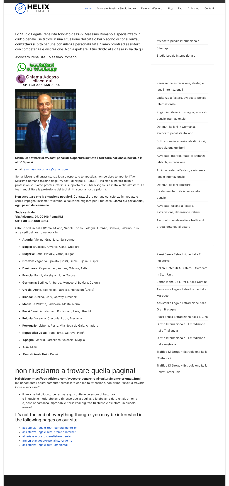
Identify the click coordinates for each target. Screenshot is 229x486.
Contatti (209, 8)
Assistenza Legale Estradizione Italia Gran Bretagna (181, 306)
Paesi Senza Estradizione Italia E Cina (182, 317)
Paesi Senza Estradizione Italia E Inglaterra (179, 257)
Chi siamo (193, 8)
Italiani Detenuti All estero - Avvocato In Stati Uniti (182, 271)
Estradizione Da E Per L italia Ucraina (182, 282)
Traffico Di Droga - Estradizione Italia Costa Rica (182, 355)
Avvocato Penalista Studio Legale (116, 8)
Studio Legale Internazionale (176, 55)
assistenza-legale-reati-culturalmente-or (49, 427)
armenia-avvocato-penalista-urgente (47, 440)
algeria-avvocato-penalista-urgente (46, 436)
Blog (170, 8)
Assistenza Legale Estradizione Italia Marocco (181, 292)
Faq (180, 8)
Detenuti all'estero (151, 8)
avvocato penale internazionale (178, 41)
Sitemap (162, 48)
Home (88, 8)
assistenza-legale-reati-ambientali (45, 445)
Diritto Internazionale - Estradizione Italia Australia (181, 341)
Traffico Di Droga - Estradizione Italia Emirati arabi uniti (182, 369)
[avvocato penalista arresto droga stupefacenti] (80, 81)
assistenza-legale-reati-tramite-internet (49, 432)
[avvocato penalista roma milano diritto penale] (80, 67)
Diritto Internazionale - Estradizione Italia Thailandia (181, 327)
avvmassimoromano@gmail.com (46, 169)
